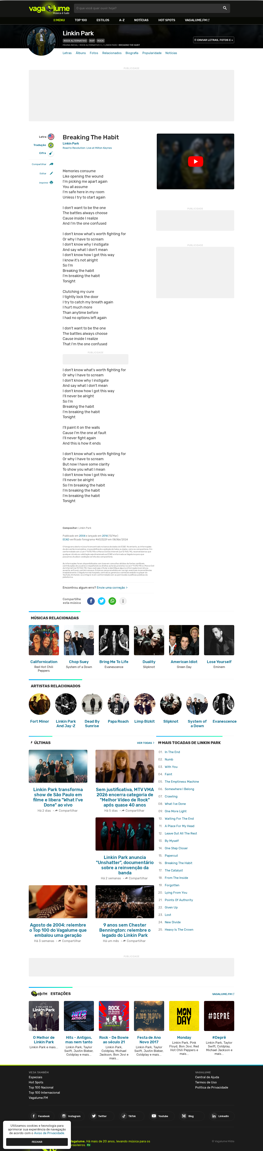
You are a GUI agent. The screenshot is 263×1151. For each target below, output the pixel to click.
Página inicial (70, 45)
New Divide (173, 922)
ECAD (66, 539)
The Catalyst (174, 870)
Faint (168, 774)
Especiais (35, 1077)
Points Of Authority (179, 900)
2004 (82, 535)
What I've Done (175, 804)
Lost (168, 915)
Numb (169, 759)
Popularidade (151, 53)
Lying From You (176, 892)
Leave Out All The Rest (181, 833)
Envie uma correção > (112, 587)
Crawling (171, 796)
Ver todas (144, 742)
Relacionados (112, 53)
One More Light (176, 811)
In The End (172, 752)
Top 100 (81, 20)
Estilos (103, 20)
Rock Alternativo (75, 40)
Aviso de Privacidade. (49, 1133)
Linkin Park (78, 33)
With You (171, 767)
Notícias (141, 20)
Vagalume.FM (196, 20)
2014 (105, 535)
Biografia (132, 53)
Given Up (171, 907)
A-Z (122, 20)
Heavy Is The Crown (179, 929)
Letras (67, 53)
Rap (92, 40)
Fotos (94, 53)
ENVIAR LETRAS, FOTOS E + (215, 40)
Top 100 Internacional (44, 1092)
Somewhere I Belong (179, 789)
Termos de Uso (206, 1082)
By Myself (172, 841)
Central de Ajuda (207, 1077)
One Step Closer (176, 848)
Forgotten (172, 885)
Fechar (37, 1141)
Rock (100, 40)
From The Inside (176, 878)
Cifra (42, 153)
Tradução (39, 145)
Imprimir (43, 182)
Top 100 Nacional (41, 1087)
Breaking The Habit (178, 863)
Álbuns (81, 53)
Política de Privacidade (211, 1087)
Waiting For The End (179, 818)
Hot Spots (166, 20)
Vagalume (49, 8)
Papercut (171, 855)
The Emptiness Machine (182, 782)
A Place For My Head (179, 826)
